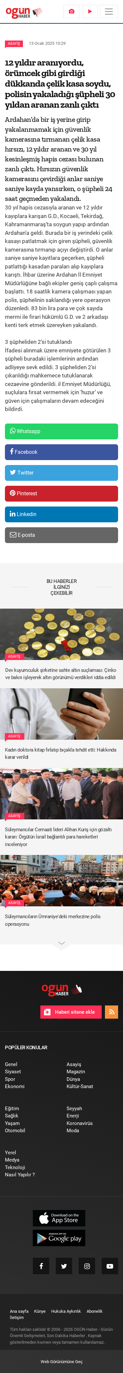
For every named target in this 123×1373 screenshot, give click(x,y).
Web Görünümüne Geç (62, 1361)
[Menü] (109, 11)
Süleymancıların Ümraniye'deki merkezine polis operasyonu (53, 920)
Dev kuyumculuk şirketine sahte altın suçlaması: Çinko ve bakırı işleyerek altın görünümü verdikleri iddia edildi (60, 674)
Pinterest (26, 493)
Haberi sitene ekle (74, 1012)
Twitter (24, 473)
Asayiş (14, 43)
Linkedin (25, 514)
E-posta (25, 535)
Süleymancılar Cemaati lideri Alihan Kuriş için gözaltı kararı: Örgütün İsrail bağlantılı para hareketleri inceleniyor (58, 837)
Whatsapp (27, 431)
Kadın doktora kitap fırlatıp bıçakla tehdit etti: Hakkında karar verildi (60, 753)
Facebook (25, 452)
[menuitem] (71, 11)
